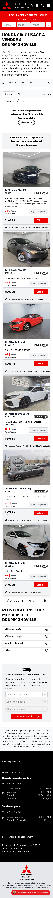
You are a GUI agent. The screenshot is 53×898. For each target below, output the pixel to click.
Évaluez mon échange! (28, 716)
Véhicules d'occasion (15, 83)
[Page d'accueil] (3, 83)
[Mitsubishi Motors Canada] (26, 872)
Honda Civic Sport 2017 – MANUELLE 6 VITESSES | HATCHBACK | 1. (23, 423)
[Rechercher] (31, 5)
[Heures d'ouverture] (37, 5)
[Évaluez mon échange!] (48, 24)
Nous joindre (9, 772)
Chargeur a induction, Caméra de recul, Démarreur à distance (25, 497)
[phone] (42, 5)
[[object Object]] (49, 82)
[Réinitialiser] (19, 94)
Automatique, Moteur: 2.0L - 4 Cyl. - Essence (21, 278)
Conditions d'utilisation (30, 747)
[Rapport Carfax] (41, 193)
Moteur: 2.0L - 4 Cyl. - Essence (16, 571)
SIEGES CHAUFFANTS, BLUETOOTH (18, 350)
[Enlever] (13, 101)
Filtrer (10, 94)
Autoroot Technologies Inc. (16, 851)
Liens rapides (9, 761)
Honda (29, 83)
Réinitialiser (26, 122)
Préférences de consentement (17, 836)
